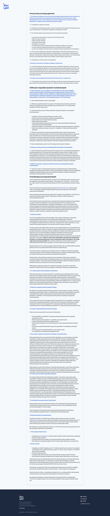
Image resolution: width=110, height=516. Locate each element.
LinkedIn (84, 501)
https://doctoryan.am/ (64, 187)
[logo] (4, 6)
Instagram (84, 498)
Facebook (84, 496)
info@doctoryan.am (34, 420)
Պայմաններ (22, 508)
